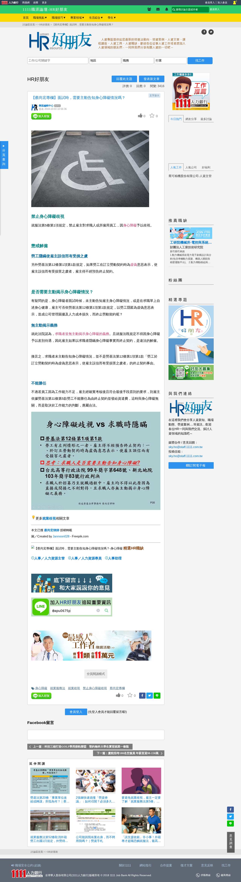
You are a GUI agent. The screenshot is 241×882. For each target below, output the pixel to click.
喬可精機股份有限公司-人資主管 (190, 176)
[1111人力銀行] (26, 873)
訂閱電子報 (198, 465)
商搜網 (26, 2)
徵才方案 (187, 865)
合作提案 (166, 865)
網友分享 (191, 119)
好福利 (206, 167)
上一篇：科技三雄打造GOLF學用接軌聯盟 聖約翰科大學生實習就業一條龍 (81, 746)
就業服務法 (57, 688)
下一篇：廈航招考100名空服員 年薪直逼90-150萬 (128, 753)
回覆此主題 (124, 79)
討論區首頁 (29, 24)
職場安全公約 (28, 865)
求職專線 (205, 875)
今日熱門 (176, 119)
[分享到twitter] (211, 31)
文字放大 (154, 95)
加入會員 (222, 2)
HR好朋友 (44, 24)
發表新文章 (152, 79)
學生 (112, 17)
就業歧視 (49, 518)
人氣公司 (191, 167)
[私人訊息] (158, 9)
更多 (44, 2)
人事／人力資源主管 (49, 558)
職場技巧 (59, 17)
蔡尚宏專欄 (117, 688)
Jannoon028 (61, 536)
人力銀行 (9, 3)
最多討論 (206, 119)
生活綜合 (96, 17)
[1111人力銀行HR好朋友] (120, 42)
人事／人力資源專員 (86, 558)
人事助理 (115, 558)
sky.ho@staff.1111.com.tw (186, 447)
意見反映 (207, 865)
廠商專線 (226, 875)
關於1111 (125, 865)
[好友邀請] (149, 9)
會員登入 (210, 2)
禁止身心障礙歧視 (95, 688)
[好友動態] (166, 9)
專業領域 (77, 17)
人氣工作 (176, 167)
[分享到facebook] (204, 31)
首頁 (26, 17)
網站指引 (146, 865)
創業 (35, 2)
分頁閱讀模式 (96, 673)
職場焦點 (40, 17)
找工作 (226, 865)
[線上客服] (235, 3)
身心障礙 (41, 688)
